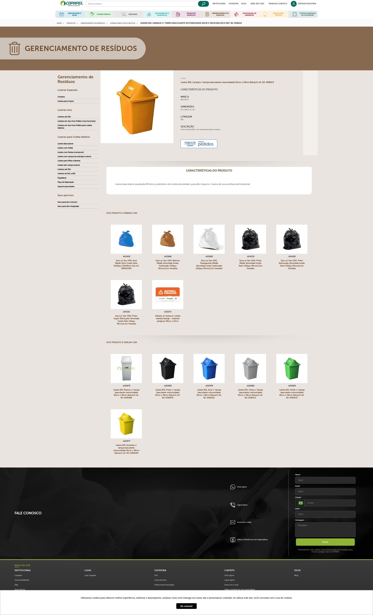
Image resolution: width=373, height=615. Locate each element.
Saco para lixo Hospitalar (68, 206)
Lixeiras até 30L (64, 117)
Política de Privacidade (164, 585)
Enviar (325, 542)
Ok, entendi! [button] (186, 606)
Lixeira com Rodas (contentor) (71, 152)
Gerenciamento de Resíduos (93, 23)
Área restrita (20, 589)
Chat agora (242, 487)
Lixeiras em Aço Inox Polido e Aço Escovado (77, 121)
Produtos (71, 23)
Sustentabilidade (22, 580)
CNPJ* (297, 509)
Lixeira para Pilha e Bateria (69, 161)
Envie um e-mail (244, 522)
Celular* (298, 497)
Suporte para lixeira (66, 186)
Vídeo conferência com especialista (252, 539)
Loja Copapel (90, 575)
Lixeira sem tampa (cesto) (69, 165)
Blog (243, 4)
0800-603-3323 (257, 4)
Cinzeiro (61, 97)
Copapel (18, 575)
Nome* (298, 475)
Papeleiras (62, 178)
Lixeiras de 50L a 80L (67, 173)
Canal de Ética (160, 580)
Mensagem (299, 520)
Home (59, 23)
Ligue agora (242, 505)
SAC (156, 575)
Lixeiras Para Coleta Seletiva (122, 23)
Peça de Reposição (66, 182)
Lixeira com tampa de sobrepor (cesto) (74, 156)
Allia (16, 585)
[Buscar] (203, 4)
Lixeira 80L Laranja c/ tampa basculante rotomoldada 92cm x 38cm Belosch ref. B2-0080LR (191, 23)
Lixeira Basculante (65, 144)
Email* (297, 486)
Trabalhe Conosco (278, 4)
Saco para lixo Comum (67, 202)
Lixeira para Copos (66, 101)
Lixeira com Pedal (65, 148)
